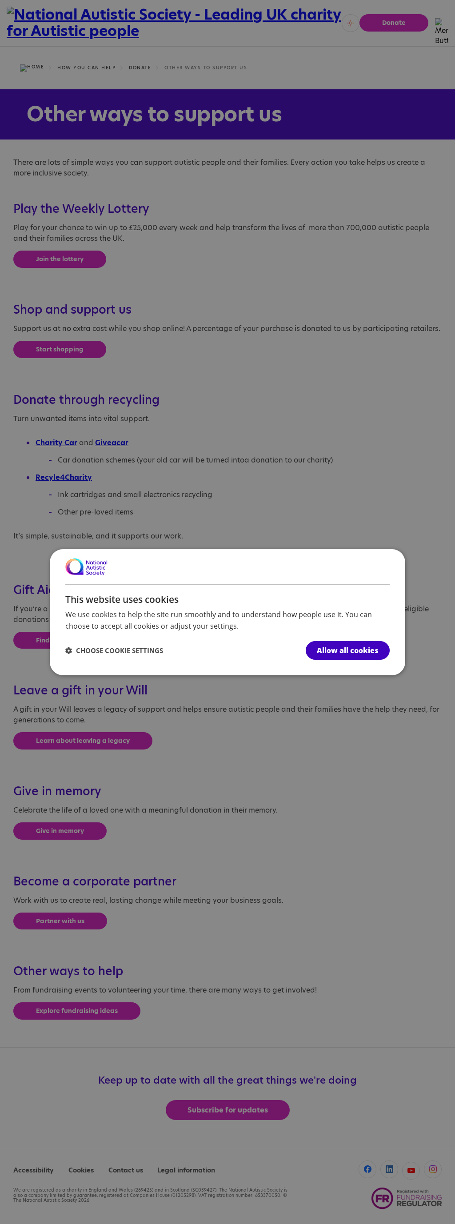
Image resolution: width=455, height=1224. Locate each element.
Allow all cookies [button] (348, 650)
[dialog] (227, 612)
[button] (114, 650)
